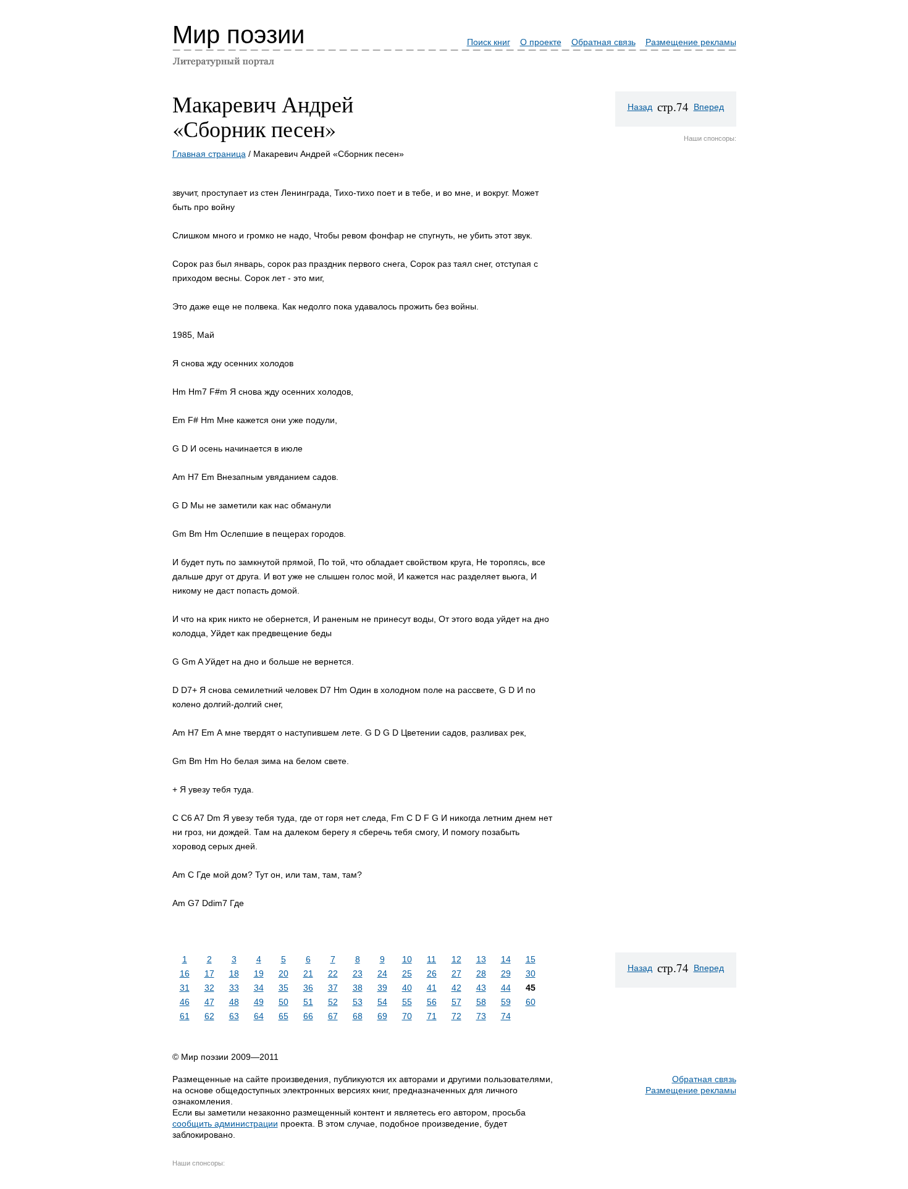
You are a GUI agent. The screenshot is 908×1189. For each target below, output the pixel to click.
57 (456, 1002)
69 (382, 1016)
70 (407, 1016)
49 (259, 1002)
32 (209, 988)
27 (456, 973)
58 (481, 1002)
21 (308, 973)
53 (358, 1002)
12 (456, 959)
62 (209, 1016)
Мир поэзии (238, 34)
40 (407, 988)
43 (481, 988)
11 (431, 959)
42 (456, 988)
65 (283, 1016)
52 (333, 1002)
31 (185, 988)
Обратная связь (603, 42)
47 (209, 1002)
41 (432, 988)
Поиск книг (488, 42)
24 (382, 973)
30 (531, 973)
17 (209, 973)
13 (481, 959)
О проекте (540, 42)
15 (531, 959)
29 (506, 973)
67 (333, 1016)
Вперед (709, 107)
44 (506, 988)
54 (382, 1002)
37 (333, 988)
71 (432, 1016)
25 (407, 973)
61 (185, 1016)
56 (432, 1002)
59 (506, 1002)
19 (259, 973)
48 (234, 1002)
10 (407, 959)
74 (506, 1016)
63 (234, 1016)
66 (308, 1016)
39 (382, 988)
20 (283, 973)
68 (358, 1016)
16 (185, 973)
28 (481, 973)
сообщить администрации (225, 1123)
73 (481, 1016)
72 (456, 1016)
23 (358, 973)
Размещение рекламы (690, 42)
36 (308, 988)
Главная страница (209, 154)
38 (358, 988)
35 (283, 988)
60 (531, 1002)
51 (308, 1002)
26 (432, 973)
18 (234, 973)
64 (259, 1016)
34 (259, 988)
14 (506, 959)
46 (185, 1002)
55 (407, 1002)
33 (234, 988)
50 (283, 1002)
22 (333, 973)
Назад (640, 107)
